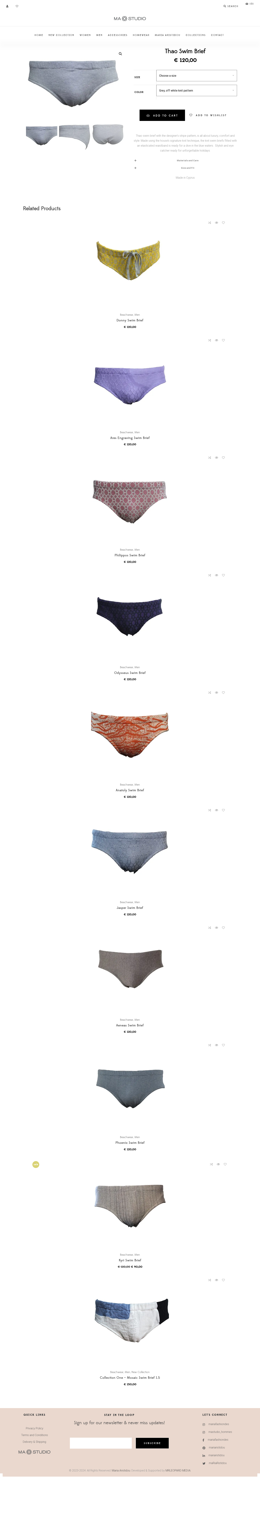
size (137, 77)
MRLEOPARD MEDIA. (178, 1470)
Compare (209, 222)
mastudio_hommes (220, 1432)
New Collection (140, 1372)
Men (137, 315)
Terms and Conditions (34, 1435)
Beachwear (126, 315)
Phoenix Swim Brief (130, 1143)
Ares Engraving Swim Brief (130, 438)
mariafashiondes (219, 1424)
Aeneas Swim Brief (130, 1025)
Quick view (216, 222)
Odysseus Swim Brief (130, 673)
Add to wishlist (211, 115)
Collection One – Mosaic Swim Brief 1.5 (130, 1378)
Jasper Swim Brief (130, 908)
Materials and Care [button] (187, 160)
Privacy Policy (34, 1428)
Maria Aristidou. (121, 1470)
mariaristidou (217, 1447)
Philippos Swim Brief (130, 555)
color (139, 92)
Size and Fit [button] (187, 168)
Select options (132, 264)
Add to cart (165, 115)
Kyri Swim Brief (130, 1260)
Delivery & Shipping (34, 1441)
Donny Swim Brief (130, 320)
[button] (120, 54)
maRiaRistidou (218, 1463)
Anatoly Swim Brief (130, 790)
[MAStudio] (130, 19)
